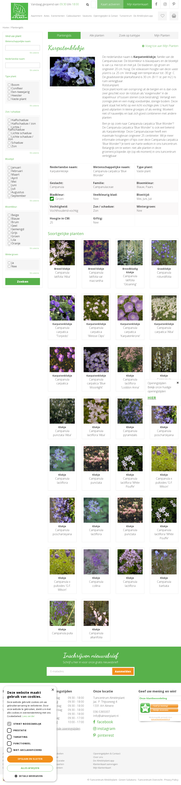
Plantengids (64, 35)
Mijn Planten (162, 35)
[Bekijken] (174, 16)
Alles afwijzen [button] (30, 768)
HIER (152, 397)
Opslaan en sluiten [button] (30, 758)
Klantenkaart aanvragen (105, 764)
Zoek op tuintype (129, 35)
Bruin (15, 222)
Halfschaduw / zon (23, 123)
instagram (105, 728)
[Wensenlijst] (162, 16)
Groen (15, 236)
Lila (13, 240)
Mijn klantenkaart (102, 767)
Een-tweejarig (20, 92)
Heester (16, 95)
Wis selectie (34, 52)
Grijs (14, 232)
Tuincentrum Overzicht (150, 779)
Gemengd (17, 229)
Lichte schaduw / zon (20, 137)
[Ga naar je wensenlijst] (162, 16)
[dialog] (30, 733)
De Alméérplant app (103, 760)
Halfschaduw (19, 120)
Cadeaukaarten (56, 764)
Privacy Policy (171, 779)
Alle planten (97, 35)
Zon (14, 146)
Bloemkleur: (11, 207)
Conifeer (17, 88)
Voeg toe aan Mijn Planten (161, 46)
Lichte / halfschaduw (16, 128)
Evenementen (55, 767)
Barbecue (53, 757)
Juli (13, 188)
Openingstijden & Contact (106, 753)
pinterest (105, 735)
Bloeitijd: (9, 159)
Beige (15, 215)
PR (174, 4)
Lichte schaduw (21, 133)
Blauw (15, 218)
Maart (15, 174)
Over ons (98, 757)
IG (165, 4)
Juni (13, 185)
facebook (104, 722)
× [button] (52, 690)
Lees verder (28, 716)
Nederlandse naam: (15, 59)
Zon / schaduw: (13, 112)
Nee (14, 266)
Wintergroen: (11, 254)
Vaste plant (18, 99)
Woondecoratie (56, 760)
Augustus (17, 192)
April (14, 178)
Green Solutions (127, 779)
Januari (16, 167)
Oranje (15, 243)
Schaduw (17, 142)
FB (156, 4)
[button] (30, 776)
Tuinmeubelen (55, 753)
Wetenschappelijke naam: (18, 41)
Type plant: (10, 76)
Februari (17, 171)
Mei (13, 181)
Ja (12, 263)
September (18, 195)
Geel (14, 225)
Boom (15, 85)
